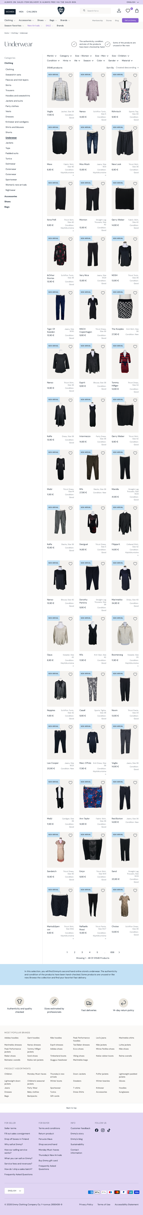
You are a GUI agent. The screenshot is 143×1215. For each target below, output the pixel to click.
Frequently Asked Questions (18, 1174)
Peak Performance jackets (12, 1050)
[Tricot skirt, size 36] (125, 143)
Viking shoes (78, 1056)
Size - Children (119, 55)
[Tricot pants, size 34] (125, 689)
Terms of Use (103, 1204)
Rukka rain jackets (35, 1060)
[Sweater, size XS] (125, 633)
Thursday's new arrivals (57, 1075)
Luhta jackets (125, 1045)
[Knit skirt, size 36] (125, 307)
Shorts (9, 132)
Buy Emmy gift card (48, 1160)
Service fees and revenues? (18, 1163)
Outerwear (11, 169)
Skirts (8, 85)
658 (112, 952)
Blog (117, 20)
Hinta (65, 60)
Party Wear (32, 1088)
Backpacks (32, 1096)
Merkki (50, 55)
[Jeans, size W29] (92, 254)
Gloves (122, 1081)
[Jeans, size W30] (60, 307)
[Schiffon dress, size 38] (125, 905)
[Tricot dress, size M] (60, 468)
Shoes (7, 201)
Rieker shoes (10, 1056)
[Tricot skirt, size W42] (60, 905)
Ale (75, 60)
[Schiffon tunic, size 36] (60, 254)
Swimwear (11, 163)
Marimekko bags (80, 1060)
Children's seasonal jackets (36, 1082)
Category (64, 55)
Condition (52, 60)
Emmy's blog (77, 1139)
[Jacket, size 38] (60, 90)
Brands (60, 25)
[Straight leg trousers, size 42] (92, 198)
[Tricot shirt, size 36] (60, 361)
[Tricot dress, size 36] (92, 307)
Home (6, 33)
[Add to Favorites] (70, 75)
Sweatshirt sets (13, 74)
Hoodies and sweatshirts (18, 95)
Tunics (9, 158)
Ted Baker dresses (81, 1045)
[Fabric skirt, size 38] (92, 797)
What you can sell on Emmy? (18, 1158)
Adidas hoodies (11, 1038)
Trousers (10, 90)
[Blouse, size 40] (60, 578)
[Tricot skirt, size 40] (60, 198)
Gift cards (54, 1096)
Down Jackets (79, 1074)
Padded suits (12, 153)
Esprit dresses (56, 1045)
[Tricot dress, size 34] (125, 361)
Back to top (71, 1108)
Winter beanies (103, 1081)
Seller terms (10, 1128)
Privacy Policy (86, 1204)
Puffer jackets (102, 1074)
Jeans (7, 1088)
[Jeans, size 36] (125, 742)
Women (10, 11)
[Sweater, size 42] (60, 633)
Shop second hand (48, 1144)
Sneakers (77, 1081)
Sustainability (77, 1144)
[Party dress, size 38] (92, 415)
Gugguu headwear (58, 1060)
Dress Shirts (78, 1092)
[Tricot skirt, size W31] (92, 850)
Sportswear (11, 179)
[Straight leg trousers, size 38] (92, 578)
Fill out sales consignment (17, 1133)
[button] (137, 11)
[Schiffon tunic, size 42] (60, 689)
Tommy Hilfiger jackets (34, 1050)
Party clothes (12, 106)
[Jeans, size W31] (92, 143)
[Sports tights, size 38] (92, 689)
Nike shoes (124, 1049)
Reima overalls (125, 1056)
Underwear (24, 33)
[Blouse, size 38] (92, 361)
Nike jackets (101, 1045)
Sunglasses (124, 1092)
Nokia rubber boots (105, 1056)
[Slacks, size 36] (60, 523)
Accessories (10, 196)
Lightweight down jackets (12, 1082)
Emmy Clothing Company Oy (26, 1204)
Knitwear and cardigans (17, 121)
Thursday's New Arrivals (50, 1155)
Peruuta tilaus (45, 1139)
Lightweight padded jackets (128, 1075)
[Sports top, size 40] (125, 90)
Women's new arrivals (16, 184)
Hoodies (122, 1088)
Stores (109, 20)
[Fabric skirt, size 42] (125, 198)
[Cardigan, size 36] (60, 797)
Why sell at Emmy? (13, 1144)
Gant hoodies (33, 1038)
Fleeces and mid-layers (17, 79)
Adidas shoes (56, 1049)
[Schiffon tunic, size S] (92, 90)
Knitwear (100, 1088)
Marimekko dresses (13, 1045)
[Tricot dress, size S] (92, 523)
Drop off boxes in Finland (16, 1139)
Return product (46, 1133)
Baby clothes (33, 1092)
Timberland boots (58, 1056)
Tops (8, 148)
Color (99, 60)
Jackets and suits (14, 100)
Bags (6, 206)
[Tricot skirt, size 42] (125, 415)
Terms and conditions (49, 1128)
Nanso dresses (34, 1045)
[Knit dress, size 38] (92, 742)
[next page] (119, 952)
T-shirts (76, 1088)
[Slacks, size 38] (92, 468)
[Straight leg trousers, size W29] (125, 468)
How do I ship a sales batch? (18, 1169)
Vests (8, 111)
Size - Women (82, 55)
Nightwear (11, 190)
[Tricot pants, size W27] (92, 905)
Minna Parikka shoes (105, 1049)
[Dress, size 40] (125, 578)
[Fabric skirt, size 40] (60, 143)
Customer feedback (80, 1128)
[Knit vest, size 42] (92, 633)
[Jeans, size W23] (60, 742)
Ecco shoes (78, 1049)
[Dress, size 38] (60, 415)
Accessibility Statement (127, 1204)
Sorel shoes (32, 1056)
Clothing (14, 33)
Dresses (10, 116)
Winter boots (56, 1081)
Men (21, 11)
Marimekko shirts (126, 1038)
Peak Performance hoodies (81, 1039)
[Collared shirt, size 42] (125, 523)
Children (32, 11)
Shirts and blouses (15, 127)
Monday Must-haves (36, 1074)
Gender (112, 60)
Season (87, 60)
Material (126, 60)
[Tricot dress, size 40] (60, 850)
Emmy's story (77, 1133)
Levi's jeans (101, 1038)
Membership (97, 20)
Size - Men (100, 55)
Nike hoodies (56, 1038)
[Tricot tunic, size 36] (125, 254)
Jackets (9, 142)
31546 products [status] (54, 67)
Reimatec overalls (12, 1060)
